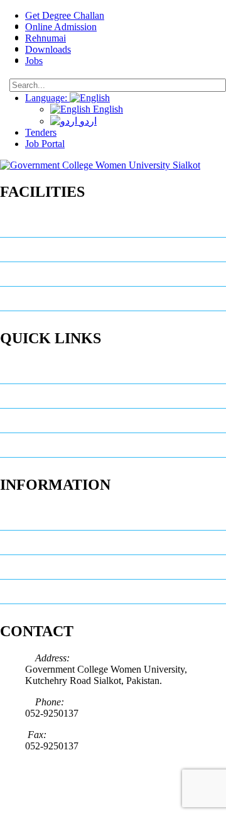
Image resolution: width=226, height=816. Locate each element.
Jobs (34, 60)
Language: (47, 97)
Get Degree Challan (64, 15)
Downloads (48, 49)
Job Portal (45, 143)
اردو (87, 121)
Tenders (40, 132)
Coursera (32, 396)
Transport (33, 299)
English (106, 109)
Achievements (42, 445)
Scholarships (39, 421)
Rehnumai (45, 38)
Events (27, 543)
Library (27, 225)
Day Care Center (47, 274)
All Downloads (42, 567)
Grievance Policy (47, 372)
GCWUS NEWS (44, 518)
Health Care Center (52, 250)
